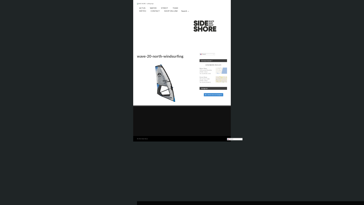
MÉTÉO (142, 11)
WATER (153, 8)
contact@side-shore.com (213, 65)
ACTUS (142, 8)
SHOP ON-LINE (171, 11)
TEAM (175, 8)
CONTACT (155, 11)
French (204, 54)
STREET (164, 8)
